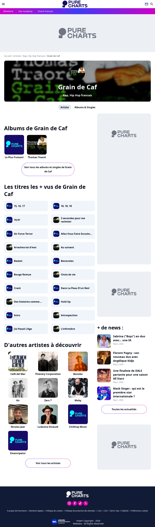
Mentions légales (36, 510)
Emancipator (18, 453)
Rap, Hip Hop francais (77, 95)
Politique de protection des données (80, 510)
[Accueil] (75, 4)
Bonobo (78, 374)
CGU (100, 510)
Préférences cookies (139, 510)
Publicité (125, 510)
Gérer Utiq (114, 510)
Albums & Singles (84, 107)
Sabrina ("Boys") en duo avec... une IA (129, 338)
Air (18, 400)
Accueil (7, 55)
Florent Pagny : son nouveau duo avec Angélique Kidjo (126, 357)
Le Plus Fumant (14, 157)
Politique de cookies (54, 510)
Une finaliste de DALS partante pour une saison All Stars (130, 374)
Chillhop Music (78, 426)
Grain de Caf (77, 87)
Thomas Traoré (37, 157)
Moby (78, 400)
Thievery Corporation (48, 374)
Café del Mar (17, 374)
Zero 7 (48, 400)
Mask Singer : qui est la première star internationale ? (128, 392)
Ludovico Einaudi (48, 426)
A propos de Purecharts (17, 510)
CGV (106, 510)
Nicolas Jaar (18, 426)
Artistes (17, 55)
